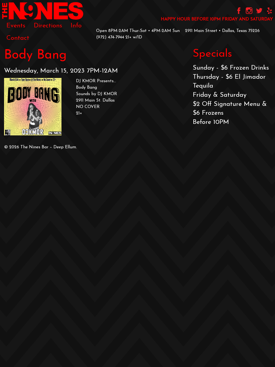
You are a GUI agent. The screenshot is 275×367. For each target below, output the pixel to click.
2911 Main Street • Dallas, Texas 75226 (222, 31)
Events (15, 26)
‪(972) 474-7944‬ (110, 37)
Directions (48, 26)
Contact (17, 38)
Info (76, 26)
